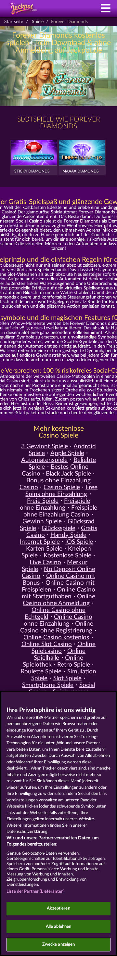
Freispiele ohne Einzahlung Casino (60, 511)
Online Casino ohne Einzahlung (58, 620)
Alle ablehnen (59, 926)
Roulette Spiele (41, 672)
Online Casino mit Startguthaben (58, 593)
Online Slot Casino (46, 644)
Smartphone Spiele (47, 685)
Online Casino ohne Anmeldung (59, 599)
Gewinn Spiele (42, 521)
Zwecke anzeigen (58, 944)
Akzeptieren (58, 908)
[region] (58, 823)
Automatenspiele (44, 460)
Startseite (13, 21)
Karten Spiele (44, 549)
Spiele (38, 21)
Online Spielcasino (64, 647)
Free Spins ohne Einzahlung (61, 490)
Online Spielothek (53, 661)
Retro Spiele (73, 665)
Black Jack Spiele (68, 474)
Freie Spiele (42, 501)
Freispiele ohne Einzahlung (55, 504)
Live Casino (45, 562)
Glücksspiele (58, 528)
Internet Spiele (40, 542)
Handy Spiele (68, 535)
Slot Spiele (67, 678)
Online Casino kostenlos (56, 637)
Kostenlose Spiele (67, 556)
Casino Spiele (62, 487)
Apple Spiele (67, 453)
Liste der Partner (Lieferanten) (35, 891)
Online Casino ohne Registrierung (56, 627)
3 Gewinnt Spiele (44, 446)
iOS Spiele (79, 542)
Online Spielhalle (59, 654)
